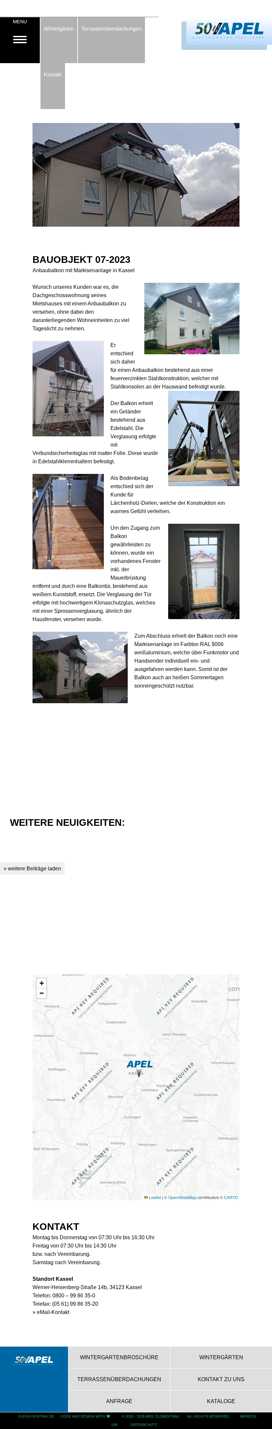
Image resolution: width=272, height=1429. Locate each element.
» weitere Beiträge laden (32, 868)
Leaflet (154, 1197)
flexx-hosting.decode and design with (62, 1416)
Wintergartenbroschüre (119, 1357)
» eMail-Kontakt (51, 1312)
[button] (139, 1069)
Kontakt (53, 74)
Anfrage (119, 1401)
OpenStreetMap (182, 1197)
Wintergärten (59, 29)
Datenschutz (143, 1425)
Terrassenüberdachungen (111, 29)
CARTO (231, 1197)
